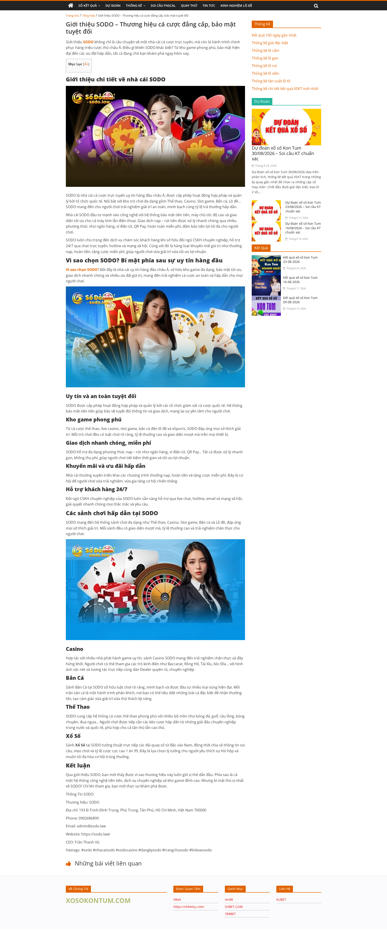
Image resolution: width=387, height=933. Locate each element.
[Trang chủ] (71, 5)
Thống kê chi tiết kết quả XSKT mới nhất (285, 88)
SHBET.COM (234, 907)
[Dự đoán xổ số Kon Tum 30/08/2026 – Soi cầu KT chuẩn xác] (286, 111)
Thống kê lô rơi (264, 65)
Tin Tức (209, 5)
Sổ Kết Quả (87, 5)
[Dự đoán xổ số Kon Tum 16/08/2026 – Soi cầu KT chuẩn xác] (267, 224)
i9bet (177, 899)
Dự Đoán (112, 5)
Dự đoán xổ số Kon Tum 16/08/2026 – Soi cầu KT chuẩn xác (303, 227)
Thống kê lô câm (265, 50)
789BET (230, 914)
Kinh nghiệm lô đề (236, 5)
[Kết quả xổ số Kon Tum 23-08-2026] (267, 257)
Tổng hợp (88, 15)
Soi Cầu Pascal (163, 5)
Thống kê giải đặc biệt (270, 42)
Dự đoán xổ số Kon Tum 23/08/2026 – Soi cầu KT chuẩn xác (303, 206)
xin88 (229, 899)
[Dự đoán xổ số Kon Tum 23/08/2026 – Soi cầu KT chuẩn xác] (267, 203)
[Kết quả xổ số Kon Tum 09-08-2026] (267, 298)
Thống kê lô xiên (265, 73)
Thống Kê (134, 5)
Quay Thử (189, 5)
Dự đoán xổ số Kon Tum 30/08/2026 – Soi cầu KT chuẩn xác (283, 153)
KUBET (281, 899)
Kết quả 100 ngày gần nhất (274, 35)
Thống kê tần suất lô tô (271, 80)
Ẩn (86, 64)
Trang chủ (72, 15)
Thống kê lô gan (265, 58)
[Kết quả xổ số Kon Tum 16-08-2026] (267, 278)
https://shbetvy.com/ (188, 907)
